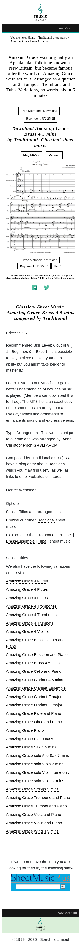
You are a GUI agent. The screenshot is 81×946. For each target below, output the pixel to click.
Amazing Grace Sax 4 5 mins (31, 747)
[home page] (40, 13)
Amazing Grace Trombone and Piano (38, 797)
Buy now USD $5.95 (40, 118)
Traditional (55, 318)
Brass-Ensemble (20, 541)
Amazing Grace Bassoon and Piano (37, 655)
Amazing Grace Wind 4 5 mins (32, 831)
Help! (57, 266)
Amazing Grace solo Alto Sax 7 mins (37, 755)
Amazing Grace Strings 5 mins (32, 789)
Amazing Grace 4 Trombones (31, 606)
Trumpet (65, 535)
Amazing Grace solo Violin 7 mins (35, 781)
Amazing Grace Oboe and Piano (34, 722)
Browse (12, 520)
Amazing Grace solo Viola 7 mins (34, 764)
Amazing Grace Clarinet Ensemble (36, 688)
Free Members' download (40, 260)
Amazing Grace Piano (25, 730)
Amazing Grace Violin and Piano (34, 823)
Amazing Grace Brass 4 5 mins (33, 663)
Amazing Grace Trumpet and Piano (36, 806)
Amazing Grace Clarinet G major (34, 705)
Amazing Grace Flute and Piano (33, 713)
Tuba (42, 541)
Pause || (54, 155)
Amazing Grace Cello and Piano (33, 671)
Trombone (45, 535)
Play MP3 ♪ (31, 155)
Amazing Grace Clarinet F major (34, 697)
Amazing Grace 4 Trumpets (29, 623)
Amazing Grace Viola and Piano (33, 814)
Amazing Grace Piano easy (29, 739)
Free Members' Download (39, 111)
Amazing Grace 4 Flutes (27, 581)
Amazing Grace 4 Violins (27, 631)
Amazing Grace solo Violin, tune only (38, 772)
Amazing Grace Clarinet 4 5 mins (34, 680)
